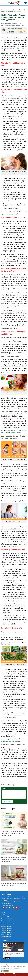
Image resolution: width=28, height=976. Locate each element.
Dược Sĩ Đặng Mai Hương (14, 28)
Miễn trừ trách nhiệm (6, 934)
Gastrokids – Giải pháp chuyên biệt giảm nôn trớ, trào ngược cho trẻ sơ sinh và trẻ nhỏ (12, 833)
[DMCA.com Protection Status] (14, 971)
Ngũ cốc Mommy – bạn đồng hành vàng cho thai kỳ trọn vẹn (14, 884)
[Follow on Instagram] (7, 908)
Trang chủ (3, 9)
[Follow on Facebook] (3, 908)
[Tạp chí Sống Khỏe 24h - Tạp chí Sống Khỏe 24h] (14, 3)
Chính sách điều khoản (6, 928)
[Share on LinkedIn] (13, 32)
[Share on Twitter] (9, 32)
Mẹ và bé (13, 9)
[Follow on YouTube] (16, 908)
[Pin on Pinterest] (11, 32)
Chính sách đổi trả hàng (7, 930)
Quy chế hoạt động (5, 916)
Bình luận (5, 788)
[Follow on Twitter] (10, 908)
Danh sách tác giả (5, 921)
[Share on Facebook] (7, 32)
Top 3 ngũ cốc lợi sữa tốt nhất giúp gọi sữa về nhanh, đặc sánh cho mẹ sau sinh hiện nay (13, 859)
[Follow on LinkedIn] (13, 908)
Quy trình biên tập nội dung (7, 918)
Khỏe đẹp (8, 9)
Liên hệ (3, 914)
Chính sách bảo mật (6, 926)
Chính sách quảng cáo (6, 932)
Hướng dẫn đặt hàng (6, 936)
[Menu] (3, 3)
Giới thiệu (3, 912)
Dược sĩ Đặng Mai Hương (7, 923)
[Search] (25, 3)
